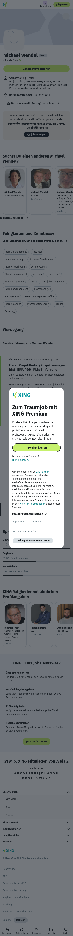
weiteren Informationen (32, 503)
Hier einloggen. (20, 460)
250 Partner (42, 471)
